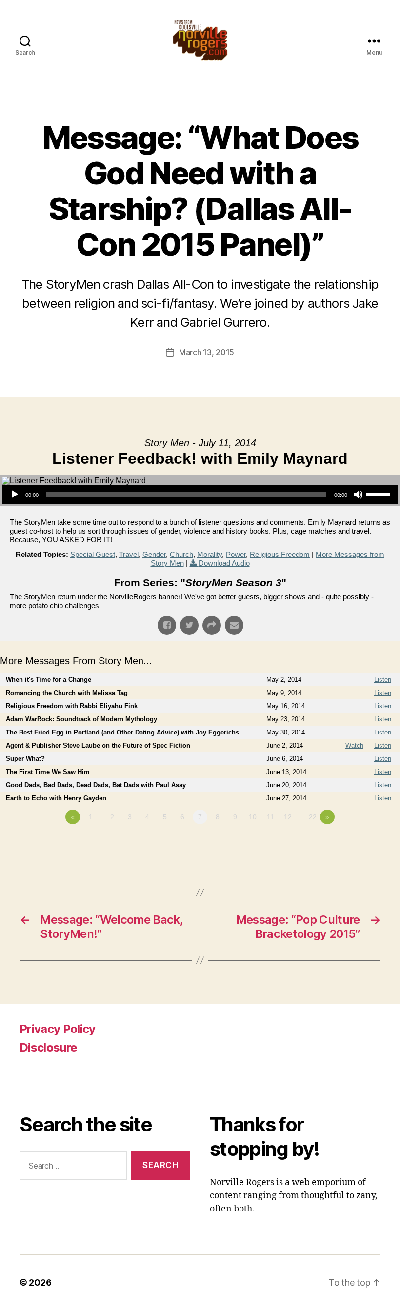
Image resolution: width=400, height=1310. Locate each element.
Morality (209, 554)
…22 (309, 817)
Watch (354, 745)
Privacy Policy (58, 1029)
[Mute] (358, 494)
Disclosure (48, 1047)
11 (270, 817)
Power (236, 554)
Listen (382, 679)
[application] (200, 494)
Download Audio (224, 563)
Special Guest (92, 554)
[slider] (379, 493)
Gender (154, 554)
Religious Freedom (280, 554)
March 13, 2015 (206, 352)
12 (288, 817)
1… (94, 817)
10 (253, 817)
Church (181, 554)
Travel (129, 554)
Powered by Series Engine (364, 843)
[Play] (15, 494)
